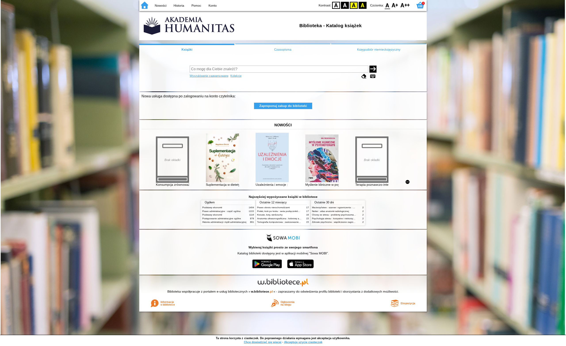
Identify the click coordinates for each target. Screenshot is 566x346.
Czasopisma (282, 49)
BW (345, 5)
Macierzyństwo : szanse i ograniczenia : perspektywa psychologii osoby (348, 207)
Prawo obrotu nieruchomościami (273, 207)
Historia (179, 5)
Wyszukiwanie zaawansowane (209, 76)
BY (362, 5)
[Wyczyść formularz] (363, 76)
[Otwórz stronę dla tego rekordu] (223, 158)
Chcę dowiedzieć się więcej (262, 342)
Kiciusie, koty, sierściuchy (270, 215)
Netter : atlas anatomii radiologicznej (330, 211)
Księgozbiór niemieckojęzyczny (378, 49)
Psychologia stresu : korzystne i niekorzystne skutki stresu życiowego (347, 218)
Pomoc (196, 5)
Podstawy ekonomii (212, 207)
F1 (395, 5)
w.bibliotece (262, 291)
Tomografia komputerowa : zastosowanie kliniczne (282, 222)
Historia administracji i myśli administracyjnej (224, 222)
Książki (187, 49)
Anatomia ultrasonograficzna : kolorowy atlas (280, 218)
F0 (387, 5)
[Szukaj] (373, 69)
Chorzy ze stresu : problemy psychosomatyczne (336, 215)
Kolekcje (235, 76)
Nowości (160, 5)
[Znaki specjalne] (372, 76)
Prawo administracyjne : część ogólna (221, 211)
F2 (405, 5)
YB (353, 5)
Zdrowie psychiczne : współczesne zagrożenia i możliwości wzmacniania (348, 222)
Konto (212, 5)
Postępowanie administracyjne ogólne (221, 218)
